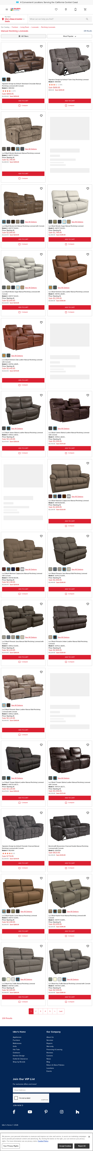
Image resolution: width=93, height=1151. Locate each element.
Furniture (15, 27)
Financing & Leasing (54, 1049)
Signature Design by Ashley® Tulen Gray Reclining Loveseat (69, 79)
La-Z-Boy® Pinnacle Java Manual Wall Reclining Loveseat (68, 573)
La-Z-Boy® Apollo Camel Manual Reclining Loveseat (19, 915)
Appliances (17, 1037)
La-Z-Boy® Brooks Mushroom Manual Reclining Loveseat (21, 153)
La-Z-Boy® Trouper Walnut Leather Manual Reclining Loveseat (23, 782)
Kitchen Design (19, 1055)
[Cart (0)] (85, 9)
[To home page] (15, 9)
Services (49, 1040)
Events (49, 1071)
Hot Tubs (16, 1049)
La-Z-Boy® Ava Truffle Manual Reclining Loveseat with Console (69, 983)
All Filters (24, 36)
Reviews (49, 1052)
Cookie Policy (43, 1141)
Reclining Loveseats (48, 27)
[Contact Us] (75, 9)
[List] (56, 9)
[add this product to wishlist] (41, 46)
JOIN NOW (17, 1105)
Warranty (50, 1046)
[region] (46, 1142)
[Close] (89, 1136)
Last (60, 1011)
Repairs (49, 1043)
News (48, 1058)
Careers (49, 1055)
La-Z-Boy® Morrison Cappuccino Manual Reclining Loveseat (69, 500)
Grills (15, 1046)
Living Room (24, 27)
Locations (50, 1068)
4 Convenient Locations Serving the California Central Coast (49, 2)
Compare (25, 105)
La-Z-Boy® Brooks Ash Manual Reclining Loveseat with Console (23, 226)
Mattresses (17, 1043)
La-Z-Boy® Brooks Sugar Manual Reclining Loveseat (66, 226)
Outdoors (16, 1052)
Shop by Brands (19, 1061)
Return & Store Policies (55, 1065)
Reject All (81, 1146)
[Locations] (66, 9)
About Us (50, 1037)
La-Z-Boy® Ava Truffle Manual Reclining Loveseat (18, 983)
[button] (7, 9)
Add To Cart (23, 101)
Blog (48, 1061)
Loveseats (35, 27)
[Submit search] (87, 19)
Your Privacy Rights (10, 1146)
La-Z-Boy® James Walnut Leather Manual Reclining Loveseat (22, 432)
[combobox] (69, 36)
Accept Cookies (65, 1146)
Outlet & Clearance (20, 1058)
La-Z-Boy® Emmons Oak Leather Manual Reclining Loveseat (69, 292)
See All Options (31, 149)
